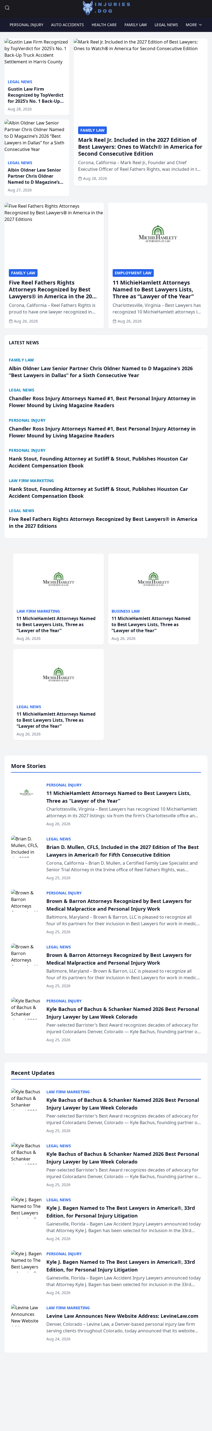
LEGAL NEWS (166, 24)
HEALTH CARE (104, 24)
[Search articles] (7, 7)
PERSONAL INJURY (26, 24)
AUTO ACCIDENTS (67, 24)
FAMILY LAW (135, 24)
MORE (191, 24)
